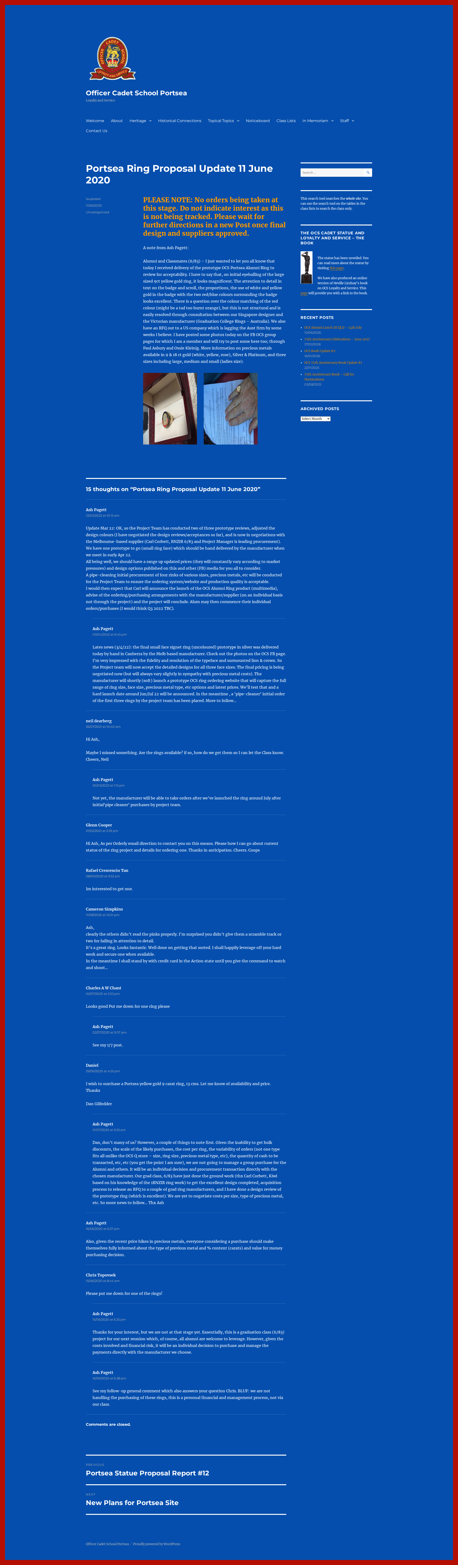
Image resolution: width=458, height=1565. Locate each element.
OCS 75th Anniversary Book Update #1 (333, 363)
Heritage (138, 120)
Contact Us (96, 131)
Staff (344, 120)
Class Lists (286, 120)
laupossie (93, 199)
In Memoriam (315, 120)
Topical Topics (221, 120)
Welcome (95, 120)
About (117, 120)
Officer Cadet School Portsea (136, 93)
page (304, 293)
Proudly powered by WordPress (156, 1544)
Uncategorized (97, 212)
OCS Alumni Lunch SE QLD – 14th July (333, 328)
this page (337, 268)
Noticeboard (258, 120)
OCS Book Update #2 (319, 351)
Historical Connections (179, 120)
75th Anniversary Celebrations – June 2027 (337, 339)
